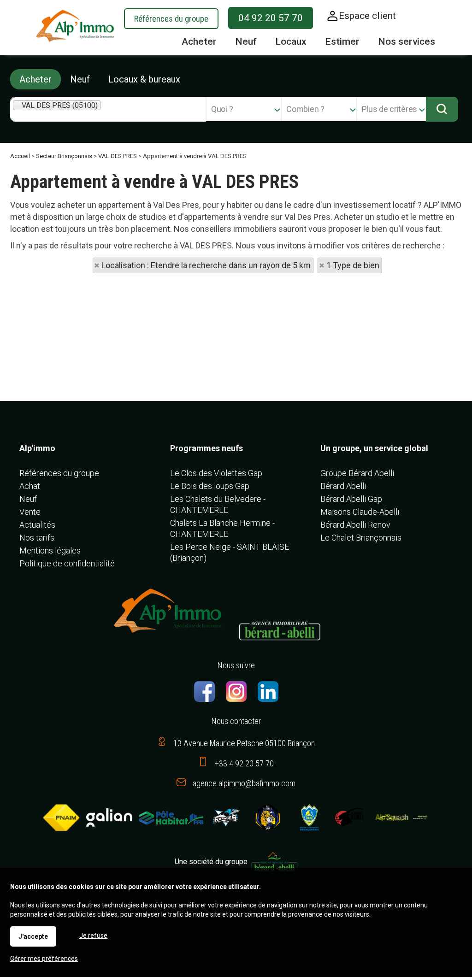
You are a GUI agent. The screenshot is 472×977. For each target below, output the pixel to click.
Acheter (35, 79)
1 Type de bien (352, 265)
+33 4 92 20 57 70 (244, 763)
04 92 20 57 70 (270, 18)
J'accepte (33, 936)
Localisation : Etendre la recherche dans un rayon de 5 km (206, 265)
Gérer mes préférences (44, 958)
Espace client (367, 15)
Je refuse (93, 935)
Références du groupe (171, 19)
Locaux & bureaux (144, 79)
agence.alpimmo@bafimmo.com (244, 783)
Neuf (80, 79)
